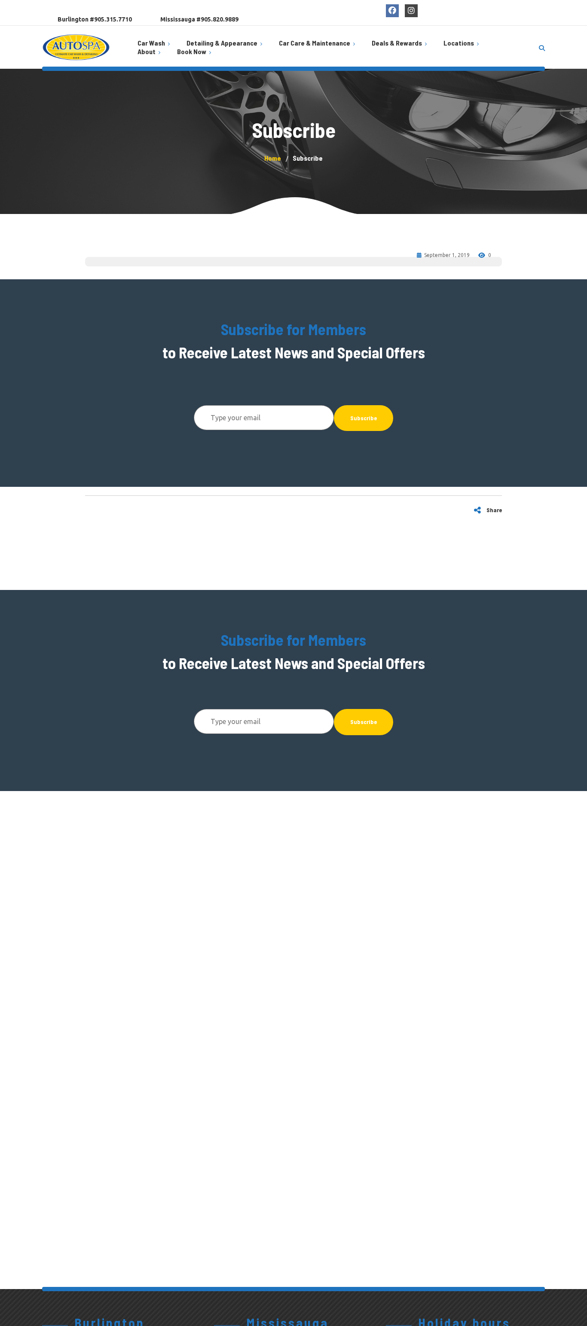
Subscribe (363, 418)
